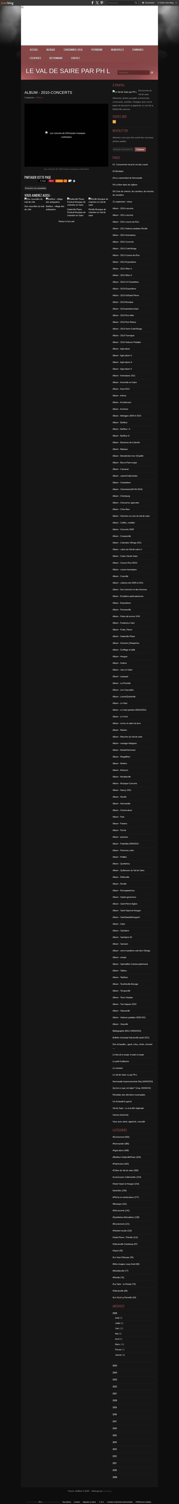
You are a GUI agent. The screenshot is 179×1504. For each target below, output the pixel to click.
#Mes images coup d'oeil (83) (126, 1264)
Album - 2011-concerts (123, 215)
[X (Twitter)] (97, 2)
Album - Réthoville (121, 877)
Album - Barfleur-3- (121, 436)
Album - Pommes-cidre (123, 850)
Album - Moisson (120, 770)
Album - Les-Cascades (123, 690)
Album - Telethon (120, 977)
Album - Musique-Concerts (125, 783)
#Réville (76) (118, 1277)
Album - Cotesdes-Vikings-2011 (127, 542)
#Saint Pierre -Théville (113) (125, 1237)
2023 (115, 1379)
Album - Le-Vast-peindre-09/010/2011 (129, 710)
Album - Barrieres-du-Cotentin (126, 442)
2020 (115, 1400)
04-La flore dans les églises (125, 184)
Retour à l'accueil (66, 221)
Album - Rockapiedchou (124, 890)
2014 (115, 1442)
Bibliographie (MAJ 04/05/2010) (127, 1031)
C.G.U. (101, 1502)
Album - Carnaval (121, 469)
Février (118, 1349)
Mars (117, 1344)
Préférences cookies (143, 1502)
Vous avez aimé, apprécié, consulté (129, 1121)
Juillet (117, 1323)
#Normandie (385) (121, 1143)
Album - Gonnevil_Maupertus (126, 643)
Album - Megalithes (121, 756)
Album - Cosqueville (122, 536)
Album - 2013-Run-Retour (124, 322)
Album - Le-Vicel (120, 716)
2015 (115, 1435)
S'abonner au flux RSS (114, 121)
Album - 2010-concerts (123, 208)
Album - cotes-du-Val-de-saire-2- (127, 549)
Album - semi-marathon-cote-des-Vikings (131, 950)
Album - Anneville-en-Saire (125, 382)
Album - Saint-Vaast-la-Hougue (127, 910)
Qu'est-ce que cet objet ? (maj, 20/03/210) (132, 1088)
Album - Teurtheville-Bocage (125, 984)
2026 (115, 1313)
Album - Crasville (120, 576)
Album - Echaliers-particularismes (128, 596)
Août (117, 1318)
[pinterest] (101, 2)
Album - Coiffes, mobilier (124, 522)
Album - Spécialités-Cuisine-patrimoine (130, 964)
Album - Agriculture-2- (122, 355)
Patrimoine (97, 49)
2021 (115, 1393)
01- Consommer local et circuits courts (130, 164)
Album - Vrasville (120, 1024)
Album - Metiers (120, 763)
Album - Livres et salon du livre (127, 723)
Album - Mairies (120, 730)
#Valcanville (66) (120, 1291)
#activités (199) (120, 1190)
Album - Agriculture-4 (122, 369)
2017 (115, 1421)
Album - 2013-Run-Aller (123, 315)
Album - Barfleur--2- (122, 429)
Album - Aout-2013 (121, 389)
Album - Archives (120, 409)
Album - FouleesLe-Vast (124, 623)
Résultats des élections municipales (129, 1095)
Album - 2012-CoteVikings (124, 248)
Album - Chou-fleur (121, 509)
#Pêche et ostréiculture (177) (126, 1197)
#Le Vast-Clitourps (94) (123, 1257)
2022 (115, 1386)
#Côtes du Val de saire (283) (125, 1170)
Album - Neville (119, 797)
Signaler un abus (89, 1502)
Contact (75, 58)
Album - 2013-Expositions (124, 288)
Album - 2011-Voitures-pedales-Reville (130, 228)
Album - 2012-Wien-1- (123, 268)
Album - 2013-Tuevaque (123, 335)
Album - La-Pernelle (122, 683)
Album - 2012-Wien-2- (123, 275)
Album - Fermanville (122, 609)
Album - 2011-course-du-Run (126, 222)
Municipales (117, 49)
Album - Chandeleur (122, 482)
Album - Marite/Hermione (124, 750)
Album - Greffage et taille (124, 650)
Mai (116, 1333)
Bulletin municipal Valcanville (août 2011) (131, 1037)
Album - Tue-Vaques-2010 (124, 1004)
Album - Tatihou (120, 970)
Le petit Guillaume (121, 1061)
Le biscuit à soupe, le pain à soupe (128, 1054)
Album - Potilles (120, 857)
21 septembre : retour (122, 201)
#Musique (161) (120, 1204)
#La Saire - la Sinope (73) (124, 1284)
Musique (50, 49)
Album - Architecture (122, 402)
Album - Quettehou (121, 863)
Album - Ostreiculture (122, 810)
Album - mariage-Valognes (125, 743)
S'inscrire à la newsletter (35, 188)
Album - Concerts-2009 (123, 529)
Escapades (35, 58)
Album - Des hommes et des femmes (130, 589)
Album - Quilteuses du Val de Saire (128, 870)
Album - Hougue (120, 656)
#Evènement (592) (121, 1137)
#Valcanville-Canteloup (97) (125, 1244)
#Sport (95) (118, 1250)
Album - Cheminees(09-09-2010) (128, 489)
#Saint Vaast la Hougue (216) (126, 1184)
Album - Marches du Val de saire (127, 737)
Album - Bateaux (120, 449)
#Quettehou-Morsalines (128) (126, 1217)
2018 (115, 1414)
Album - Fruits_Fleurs (122, 629)
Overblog (107, 1491)
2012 (115, 1456)
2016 (115, 1428)
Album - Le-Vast (120, 703)
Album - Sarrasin (120, 944)
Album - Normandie (121, 803)
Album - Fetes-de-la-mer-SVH (126, 616)
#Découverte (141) (121, 1210)
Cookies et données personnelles (120, 1502)
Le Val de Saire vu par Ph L (125, 1075)
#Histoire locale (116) (122, 1230)
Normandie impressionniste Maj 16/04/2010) (133, 1081)
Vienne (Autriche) (120, 1115)
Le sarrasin (118, 1068)
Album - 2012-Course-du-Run (126, 255)
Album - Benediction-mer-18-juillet (128, 456)
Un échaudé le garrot (122, 1101)
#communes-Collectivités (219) (127, 1177)
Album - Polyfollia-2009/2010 (126, 843)
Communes (137, 49)
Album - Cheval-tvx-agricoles (126, 502)
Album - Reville (119, 884)
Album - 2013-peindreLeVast (125, 309)
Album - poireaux (120, 837)
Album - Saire (119, 924)
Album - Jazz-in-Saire (122, 670)
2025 (115, 1365)
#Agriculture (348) (121, 1150)
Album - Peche (119, 830)
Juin (117, 1328)
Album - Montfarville (122, 776)
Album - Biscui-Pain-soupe (125, 462)
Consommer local (73, 49)
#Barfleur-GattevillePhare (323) (127, 1157)
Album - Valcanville (121, 1011)
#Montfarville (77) (120, 1271)
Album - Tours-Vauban (123, 997)
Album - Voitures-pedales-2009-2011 (129, 1017)
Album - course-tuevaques (125, 569)
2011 (114, 1463)
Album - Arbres (119, 395)
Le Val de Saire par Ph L (68, 71)
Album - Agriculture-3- (122, 362)
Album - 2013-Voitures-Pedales (127, 342)
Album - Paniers (120, 823)
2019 (115, 1407)
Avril (117, 1339)
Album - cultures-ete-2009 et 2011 (128, 583)
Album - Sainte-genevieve (124, 897)
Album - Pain (118, 817)
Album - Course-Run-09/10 (125, 563)
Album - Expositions (122, 603)
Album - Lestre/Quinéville (124, 696)
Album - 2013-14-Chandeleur (126, 282)
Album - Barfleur (120, 422)
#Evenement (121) (121, 1224)
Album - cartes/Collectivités (125, 476)
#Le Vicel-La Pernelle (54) (124, 1297)
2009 (115, 1477)
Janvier (118, 1355)
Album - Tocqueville (121, 991)
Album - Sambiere (121, 930)
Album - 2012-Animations (124, 235)
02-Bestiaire (118, 171)
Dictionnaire (56, 58)
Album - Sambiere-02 (122, 937)
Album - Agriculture (121, 349)
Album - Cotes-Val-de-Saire (125, 556)
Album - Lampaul (120, 676)
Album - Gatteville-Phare (124, 636)
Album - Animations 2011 (124, 375)
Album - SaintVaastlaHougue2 (126, 917)
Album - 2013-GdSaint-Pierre (126, 295)
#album (39, 97)
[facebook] (92, 2)
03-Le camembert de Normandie (127, 178)
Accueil (34, 49)
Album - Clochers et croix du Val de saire (131, 516)
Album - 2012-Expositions (124, 262)
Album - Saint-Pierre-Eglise (125, 904)
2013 (115, 1449)
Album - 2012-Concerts (123, 242)
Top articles (66, 1502)
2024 (115, 1372)
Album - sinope (119, 957)
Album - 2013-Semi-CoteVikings (127, 329)
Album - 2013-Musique (123, 302)
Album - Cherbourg (121, 496)
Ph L (40, 1502)
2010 (115, 1470)
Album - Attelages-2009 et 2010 (127, 416)
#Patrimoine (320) (121, 1164)
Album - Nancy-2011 (122, 790)
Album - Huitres (120, 663)
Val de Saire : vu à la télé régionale (128, 1108)
